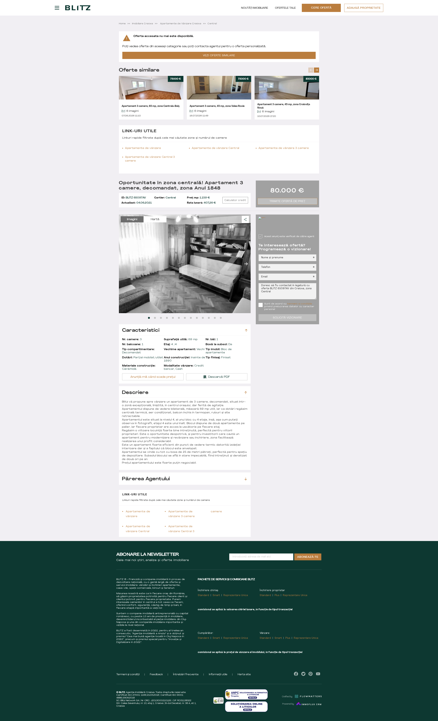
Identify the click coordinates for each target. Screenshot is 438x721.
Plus (277, 595)
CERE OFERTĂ (321, 8)
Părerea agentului (146, 479)
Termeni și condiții (128, 674)
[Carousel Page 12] (215, 318)
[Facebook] (296, 674)
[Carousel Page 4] (167, 318)
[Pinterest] (310, 674)
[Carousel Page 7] (185, 318)
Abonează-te (307, 557)
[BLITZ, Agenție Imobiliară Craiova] (77, 7)
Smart (216, 595)
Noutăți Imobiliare (254, 8)
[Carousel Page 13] (221, 318)
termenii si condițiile (299, 304)
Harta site (244, 674)
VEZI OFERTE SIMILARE (219, 55)
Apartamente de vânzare (143, 148)
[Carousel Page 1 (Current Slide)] (149, 318)
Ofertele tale (285, 8)
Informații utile (218, 674)
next (316, 70)
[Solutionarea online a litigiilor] (246, 706)
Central (165, 198)
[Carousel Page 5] (173, 318)
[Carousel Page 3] (161, 318)
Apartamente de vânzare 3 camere (284, 148)
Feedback (156, 674)
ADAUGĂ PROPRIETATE (364, 8)
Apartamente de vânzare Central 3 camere (150, 159)
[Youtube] (318, 673)
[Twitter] (303, 674)
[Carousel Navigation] (313, 70)
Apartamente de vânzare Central (215, 148)
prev (310, 70)
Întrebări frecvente (186, 674)
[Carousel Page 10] (203, 318)
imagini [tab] (132, 219)
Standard (203, 595)
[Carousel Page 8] (191, 318)
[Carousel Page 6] (179, 318)
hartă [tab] (155, 219)
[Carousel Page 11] (209, 318)
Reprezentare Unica (235, 595)
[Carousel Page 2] (155, 318)
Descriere (135, 392)
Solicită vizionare (287, 318)
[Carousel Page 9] (197, 318)
